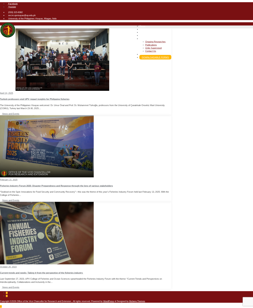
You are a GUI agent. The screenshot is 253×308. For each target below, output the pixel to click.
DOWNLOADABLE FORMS (155, 57)
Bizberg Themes (137, 301)
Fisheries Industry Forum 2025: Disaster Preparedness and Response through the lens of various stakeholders (56, 186)
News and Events (10, 113)
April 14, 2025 (6, 93)
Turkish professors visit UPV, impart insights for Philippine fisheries (34, 99)
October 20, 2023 (8, 267)
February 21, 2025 (8, 179)
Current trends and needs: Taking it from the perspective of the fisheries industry (41, 273)
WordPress (108, 301)
